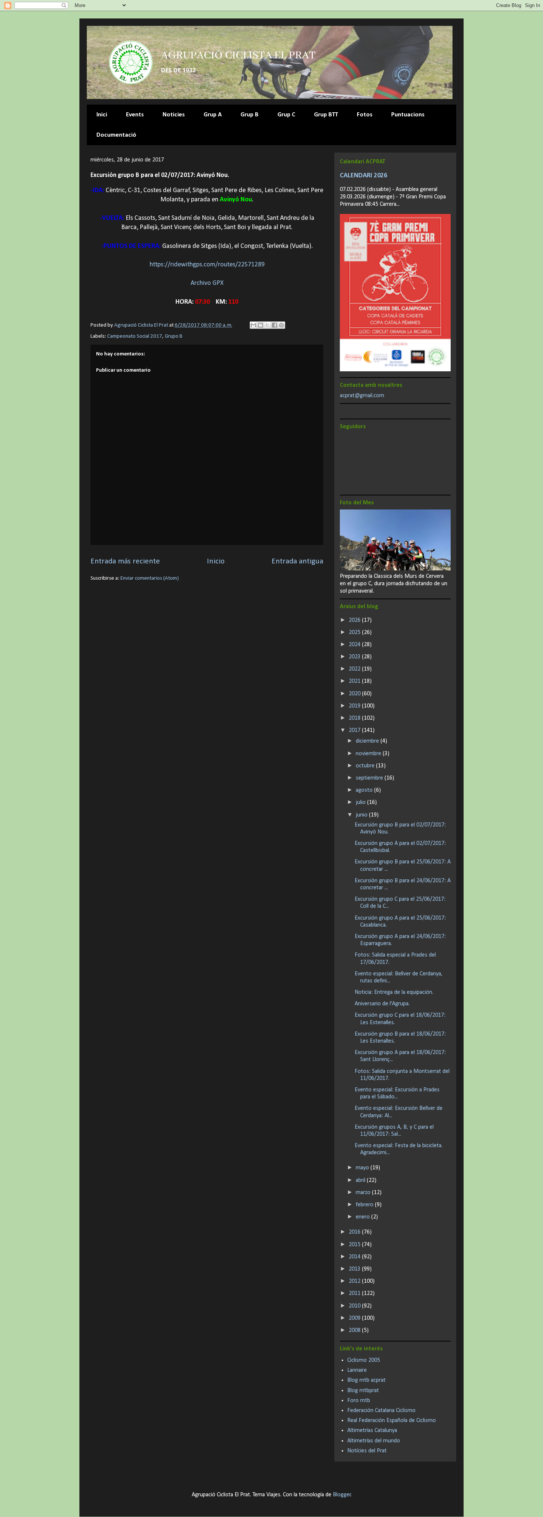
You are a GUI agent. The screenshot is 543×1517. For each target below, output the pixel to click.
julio (361, 802)
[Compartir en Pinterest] (281, 325)
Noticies (174, 115)
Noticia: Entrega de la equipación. (394, 992)
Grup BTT (326, 115)
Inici (101, 115)
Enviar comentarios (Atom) (149, 578)
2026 (355, 620)
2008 (355, 1330)
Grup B (249, 115)
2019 (355, 706)
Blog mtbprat (363, 1391)
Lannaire (357, 1370)
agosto (365, 790)
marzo (364, 1193)
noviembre (369, 754)
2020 (355, 694)
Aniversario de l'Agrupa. (382, 1004)
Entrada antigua (297, 561)
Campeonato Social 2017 (134, 336)
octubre (366, 766)
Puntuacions (407, 115)
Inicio (216, 561)
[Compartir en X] (267, 325)
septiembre (370, 778)
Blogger (342, 1495)
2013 (355, 1269)
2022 (355, 669)
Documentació (116, 135)
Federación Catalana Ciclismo (381, 1411)
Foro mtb (358, 1401)
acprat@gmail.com (362, 396)
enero (363, 1217)
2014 (355, 1257)
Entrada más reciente (125, 561)
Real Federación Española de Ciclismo (391, 1421)
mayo (363, 1168)
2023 (355, 657)
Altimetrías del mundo (373, 1441)
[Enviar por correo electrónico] (253, 325)
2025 (355, 632)
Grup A (213, 115)
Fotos (364, 115)
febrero (365, 1205)
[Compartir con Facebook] (274, 325)
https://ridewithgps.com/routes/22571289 (207, 264)
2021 (355, 681)
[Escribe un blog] (260, 325)
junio (362, 815)
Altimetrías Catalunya (372, 1431)
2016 (355, 1232)
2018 (355, 718)
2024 (355, 645)
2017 (355, 730)
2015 (355, 1245)
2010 (355, 1306)
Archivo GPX (207, 283)
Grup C (286, 115)
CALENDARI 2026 (363, 175)
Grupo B (173, 336)
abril (361, 1180)
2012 (355, 1281)
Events (135, 115)
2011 (355, 1293)
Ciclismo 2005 (363, 1360)
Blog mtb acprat (366, 1380)
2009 (355, 1318)
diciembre (368, 741)
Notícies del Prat (367, 1451)
